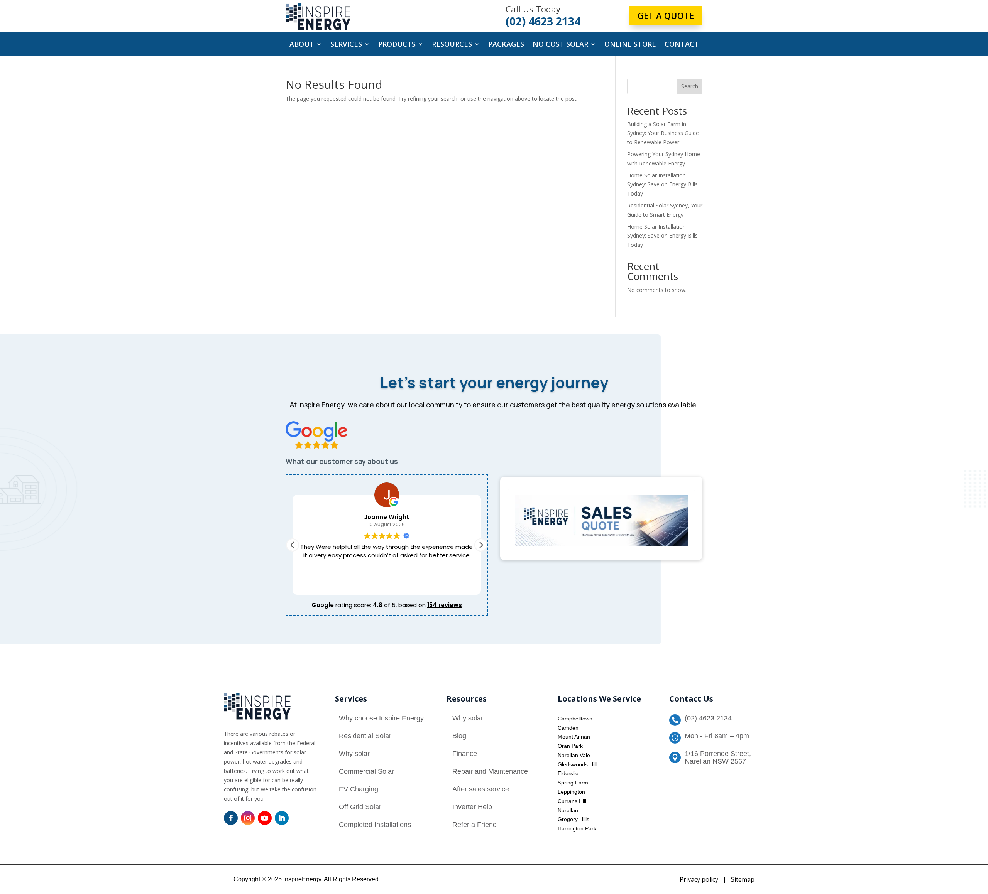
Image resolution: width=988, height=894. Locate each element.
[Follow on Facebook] (231, 818)
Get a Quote (666, 15)
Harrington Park (577, 828)
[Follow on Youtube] (265, 818)
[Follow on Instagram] (248, 818)
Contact (682, 45)
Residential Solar (365, 736)
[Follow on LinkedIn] (282, 818)
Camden (568, 728)
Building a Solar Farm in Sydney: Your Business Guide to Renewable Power (663, 133)
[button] (481, 545)
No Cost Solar (560, 45)
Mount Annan (574, 737)
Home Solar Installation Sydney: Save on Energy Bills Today (662, 184)
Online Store (630, 45)
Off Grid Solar (360, 807)
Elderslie (568, 773)
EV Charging (358, 789)
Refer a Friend (474, 824)
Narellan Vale (574, 755)
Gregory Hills (573, 819)
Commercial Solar (366, 771)
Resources (452, 45)
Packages (506, 45)
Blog (459, 736)
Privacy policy (699, 879)
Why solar (354, 753)
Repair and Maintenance (490, 771)
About (301, 45)
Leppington (571, 792)
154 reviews (444, 605)
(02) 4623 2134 (708, 718)
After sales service (480, 789)
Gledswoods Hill (577, 764)
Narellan (568, 810)
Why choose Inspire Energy (381, 718)
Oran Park (570, 746)
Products (397, 45)
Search (689, 86)
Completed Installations (375, 824)
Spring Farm (573, 782)
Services (346, 45)
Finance (464, 753)
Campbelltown (575, 718)
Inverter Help (472, 807)
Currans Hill (572, 801)
